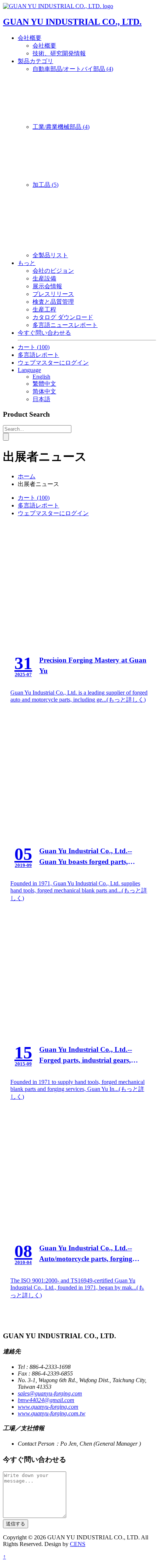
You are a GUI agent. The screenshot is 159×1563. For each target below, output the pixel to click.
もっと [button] (26, 263)
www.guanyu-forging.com (48, 1407)
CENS (77, 1544)
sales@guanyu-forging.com (50, 1393)
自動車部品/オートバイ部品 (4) (73, 69)
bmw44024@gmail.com (46, 1400)
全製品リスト (50, 255)
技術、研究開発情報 (59, 53)
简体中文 (44, 391)
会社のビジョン (53, 271)
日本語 (41, 399)
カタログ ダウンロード (63, 317)
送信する (15, 1523)
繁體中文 (44, 384)
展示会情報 (47, 286)
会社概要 (44, 45)
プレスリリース (53, 294)
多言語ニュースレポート (65, 325)
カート (34, 347)
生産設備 (44, 278)
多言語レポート (38, 355)
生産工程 (44, 309)
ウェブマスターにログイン (53, 362)
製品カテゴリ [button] (35, 61)
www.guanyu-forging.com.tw (51, 1413)
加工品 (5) (45, 185)
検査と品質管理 (53, 302)
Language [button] (29, 370)
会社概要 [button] (29, 38)
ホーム (26, 476)
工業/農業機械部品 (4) (61, 127)
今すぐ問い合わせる (44, 333)
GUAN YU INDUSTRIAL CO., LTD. (72, 22)
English (41, 376)
